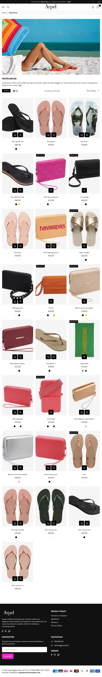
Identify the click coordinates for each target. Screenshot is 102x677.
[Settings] (92, 7)
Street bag (51, 419)
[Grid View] (13, 90)
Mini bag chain (17, 308)
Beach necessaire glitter (84, 308)
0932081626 (58, 641)
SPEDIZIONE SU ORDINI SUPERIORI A (51, 2)
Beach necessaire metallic (17, 474)
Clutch (51, 308)
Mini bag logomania (51, 252)
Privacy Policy (56, 625)
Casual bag (84, 197)
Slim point (17, 252)
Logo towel (84, 363)
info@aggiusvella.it (61, 645)
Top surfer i (84, 141)
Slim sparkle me (18, 141)
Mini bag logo (18, 419)
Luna (84, 474)
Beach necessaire (51, 474)
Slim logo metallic (17, 530)
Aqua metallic (84, 252)
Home (4, 13)
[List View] (16, 90)
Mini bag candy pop (51, 197)
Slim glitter (51, 141)
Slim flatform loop (17, 197)
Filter (6, 91)
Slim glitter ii (51, 363)
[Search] (8, 7)
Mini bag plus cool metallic (84, 419)
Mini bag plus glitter (17, 363)
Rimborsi (54, 622)
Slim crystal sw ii (51, 530)
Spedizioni (55, 619)
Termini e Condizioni (59, 615)
